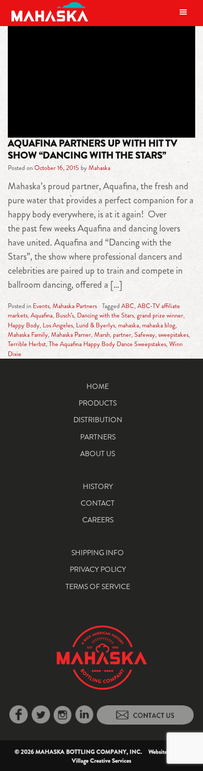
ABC (127, 306)
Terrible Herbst (27, 344)
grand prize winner (160, 315)
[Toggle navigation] (183, 12)
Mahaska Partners (75, 306)
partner (122, 334)
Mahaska (99, 168)
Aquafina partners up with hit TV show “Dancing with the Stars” (92, 149)
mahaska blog (158, 325)
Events (41, 306)
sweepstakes (173, 334)
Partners (98, 437)
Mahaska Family (28, 334)
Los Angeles (58, 325)
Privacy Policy (98, 569)
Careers (97, 520)
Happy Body (24, 325)
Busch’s (65, 315)
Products (98, 403)
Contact (98, 503)
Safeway (144, 334)
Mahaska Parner (71, 334)
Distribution (97, 419)
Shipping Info (97, 552)
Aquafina (42, 315)
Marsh (102, 334)
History (98, 486)
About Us (97, 453)
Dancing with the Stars (105, 315)
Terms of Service (98, 586)
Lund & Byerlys (95, 325)
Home (97, 386)
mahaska (128, 325)
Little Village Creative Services (130, 756)
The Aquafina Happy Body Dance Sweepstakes (107, 344)
